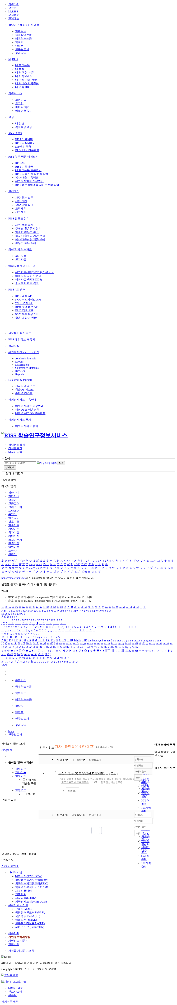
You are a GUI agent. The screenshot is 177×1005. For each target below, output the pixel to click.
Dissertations (22, 364)
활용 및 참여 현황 (26, 317)
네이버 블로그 (17, 988)
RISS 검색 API (23, 295)
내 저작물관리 (23, 76)
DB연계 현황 (23, 146)
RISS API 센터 (16, 289)
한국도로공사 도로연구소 (75, 782)
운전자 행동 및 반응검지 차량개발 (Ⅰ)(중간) (88, 773)
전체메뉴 (13, 18)
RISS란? (20, 163)
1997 (30, 793)
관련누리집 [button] (15, 872)
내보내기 (62, 759)
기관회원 (20, 894)
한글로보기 (95, 759)
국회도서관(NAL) (26, 919)
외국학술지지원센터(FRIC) (31, 883)
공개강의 (20, 52)
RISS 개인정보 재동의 (21, 339)
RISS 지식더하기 (25, 143)
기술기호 (13, 528)
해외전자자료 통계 (19, 419)
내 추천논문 (22, 65)
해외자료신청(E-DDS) (21, 265)
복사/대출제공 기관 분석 (30, 235)
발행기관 (20, 775)
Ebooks (19, 361)
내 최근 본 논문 (24, 72)
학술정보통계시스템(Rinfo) (31, 879)
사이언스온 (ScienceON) (29, 927)
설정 (11, 117)
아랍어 (12, 554)
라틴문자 (13, 536)
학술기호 (13, 525)
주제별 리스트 (23, 393)
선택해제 (6, 750)
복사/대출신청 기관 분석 (30, 239)
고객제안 (20, 208)
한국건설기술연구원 (29, 783)
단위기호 (13, 543)
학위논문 (20, 31)
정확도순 (138, 759)
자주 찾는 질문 (24, 197)
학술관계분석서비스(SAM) (31, 887)
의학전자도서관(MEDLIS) (31, 901)
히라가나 (13, 492)
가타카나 (13, 496)
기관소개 (13, 944)
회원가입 (13, 4)
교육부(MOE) (23, 908)
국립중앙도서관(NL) (27, 916)
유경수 (62, 779)
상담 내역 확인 (24, 204)
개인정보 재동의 (18, 940)
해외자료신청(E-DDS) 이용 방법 (34, 272)
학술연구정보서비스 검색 (23, 24)
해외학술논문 (23, 38)
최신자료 (20, 255)
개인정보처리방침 (19, 937)
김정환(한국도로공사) (86, 779)
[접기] (155, 761)
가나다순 (20, 772)
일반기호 (13, 547)
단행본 (19, 45)
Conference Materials (27, 367)
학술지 (19, 42)
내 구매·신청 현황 (26, 79)
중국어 (12, 499)
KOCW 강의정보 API (28, 299)
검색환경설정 (23, 127)
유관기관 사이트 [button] (18, 905)
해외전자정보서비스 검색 (23, 352)
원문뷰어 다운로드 (19, 333)
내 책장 (19, 68)
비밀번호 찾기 (23, 110)
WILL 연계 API (24, 303)
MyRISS (13, 11)
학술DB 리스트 (24, 389)
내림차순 (138, 765)
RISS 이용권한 (24, 166)
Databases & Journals (20, 379)
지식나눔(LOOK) (25, 897)
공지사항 (13, 345)
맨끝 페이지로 (104, 830)
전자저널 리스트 (25, 385)
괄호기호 (13, 521)
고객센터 (13, 14)
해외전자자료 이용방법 (29, 181)
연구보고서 (22, 49)
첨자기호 (13, 532)
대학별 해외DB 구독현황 (30, 413)
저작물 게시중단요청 (21, 950)
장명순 (102, 779)
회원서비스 (15, 93)
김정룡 (110, 779)
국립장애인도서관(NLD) (30, 912)
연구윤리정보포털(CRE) (30, 923)
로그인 (12, 8)
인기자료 (20, 259)
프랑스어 (13, 510)
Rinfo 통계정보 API (26, 306)
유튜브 (12, 995)
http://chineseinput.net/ (13, 577)
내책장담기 (78, 759)
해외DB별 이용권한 (27, 409)
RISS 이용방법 (24, 139)
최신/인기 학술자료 (20, 249)
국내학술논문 (23, 34)
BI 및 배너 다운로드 (27, 150)
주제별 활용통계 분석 (28, 228)
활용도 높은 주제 (25, 243)
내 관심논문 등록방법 (28, 170)
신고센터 (20, 212)
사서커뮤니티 (23, 890)
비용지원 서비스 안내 (28, 275)
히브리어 (13, 517)
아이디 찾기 (22, 107)
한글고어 (13, 503)
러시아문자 (15, 539)
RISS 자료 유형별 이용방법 (31, 173)
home (11, 731)
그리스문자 (15, 507)
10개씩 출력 (140, 826)
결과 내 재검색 (15, 473)
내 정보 (19, 123)
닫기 (4, 664)
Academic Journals (25, 358)
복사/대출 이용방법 (27, 177)
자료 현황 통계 (24, 224)
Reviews (20, 370)
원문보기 (72, 791)
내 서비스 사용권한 (27, 83)
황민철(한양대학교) (125, 779)
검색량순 (20, 768)
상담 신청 (21, 201)
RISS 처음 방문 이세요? (22, 156)
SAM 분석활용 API (26, 314)
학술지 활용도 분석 (27, 232)
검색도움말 (15, 448)
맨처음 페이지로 (88, 830)
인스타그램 (15, 991)
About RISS (15, 133)
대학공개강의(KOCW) (28, 876)
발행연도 (20, 790)
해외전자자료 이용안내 (22, 399)
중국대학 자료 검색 (27, 283)
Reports (19, 374)
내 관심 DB (22, 87)
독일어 (12, 514)
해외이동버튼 (9, 1001)
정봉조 (70, 779)
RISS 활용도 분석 (18, 218)
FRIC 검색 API (24, 310)
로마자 (12, 550)
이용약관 (13, 933)
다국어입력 (15, 451)
